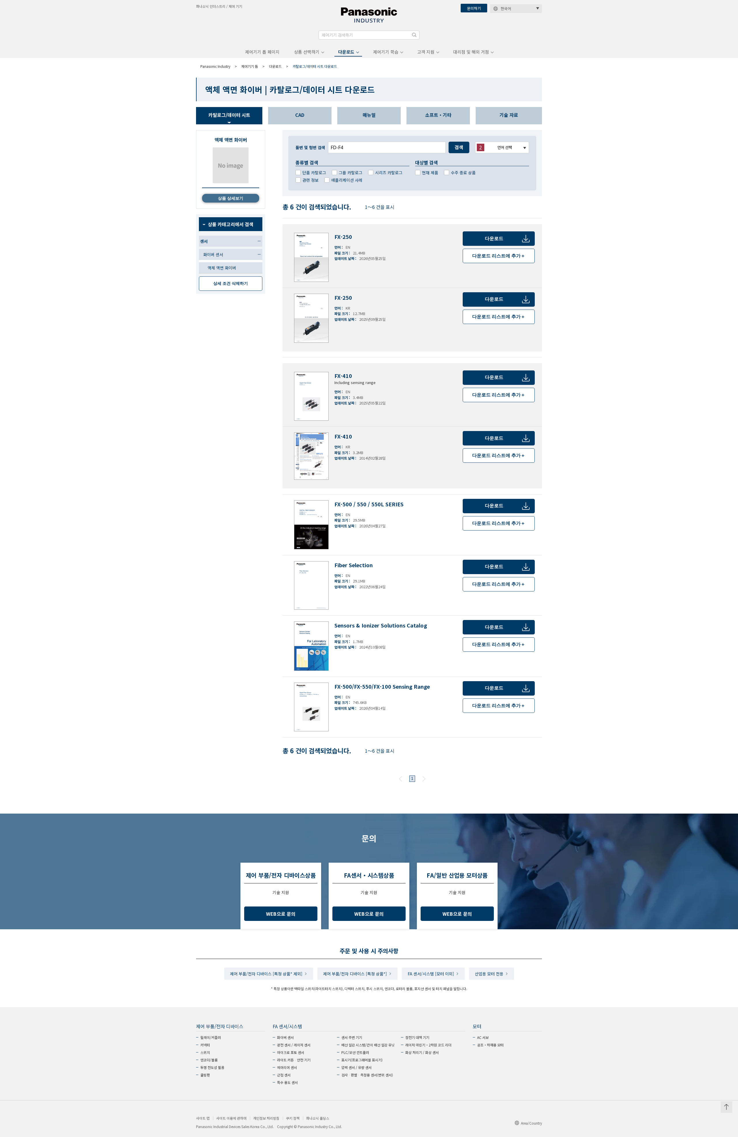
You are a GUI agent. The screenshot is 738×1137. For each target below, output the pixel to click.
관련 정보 (310, 180)
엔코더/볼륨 (209, 1059)
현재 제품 (430, 172)
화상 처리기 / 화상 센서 (422, 1052)
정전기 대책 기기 (417, 1037)
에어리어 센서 (287, 1067)
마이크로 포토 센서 (290, 1052)
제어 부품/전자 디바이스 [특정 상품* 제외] (266, 974)
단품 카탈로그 (314, 172)
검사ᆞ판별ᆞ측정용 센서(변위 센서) (367, 1074)
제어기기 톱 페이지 (262, 52)
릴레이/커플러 (210, 1037)
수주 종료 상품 (463, 172)
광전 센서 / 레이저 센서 (293, 1044)
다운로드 (346, 52)
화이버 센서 (285, 1037)
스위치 (205, 1052)
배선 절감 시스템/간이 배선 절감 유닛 (368, 1044)
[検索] (414, 35)
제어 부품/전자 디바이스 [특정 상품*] (355, 974)
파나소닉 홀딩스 (317, 1118)
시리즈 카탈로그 (388, 172)
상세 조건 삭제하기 (230, 283)
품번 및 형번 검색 (310, 147)
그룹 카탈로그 (350, 172)
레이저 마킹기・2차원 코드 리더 (428, 1044)
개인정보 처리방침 (266, 1118)
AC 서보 (483, 1037)
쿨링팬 (205, 1074)
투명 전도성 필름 (212, 1067)
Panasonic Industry (215, 66)
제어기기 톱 (249, 66)
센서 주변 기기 (351, 1037)
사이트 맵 (203, 1118)
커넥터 (205, 1044)
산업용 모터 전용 (489, 974)
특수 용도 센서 (287, 1082)
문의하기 (474, 8)
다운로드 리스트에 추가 (498, 255)
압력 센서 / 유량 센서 (356, 1067)
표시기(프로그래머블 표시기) (362, 1059)
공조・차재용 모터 (490, 1044)
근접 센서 (284, 1074)
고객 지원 (425, 52)
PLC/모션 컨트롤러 (355, 1052)
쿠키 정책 (293, 1118)
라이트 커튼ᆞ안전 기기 (293, 1059)
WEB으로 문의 (281, 913)
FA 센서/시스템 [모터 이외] (431, 974)
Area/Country (531, 1123)
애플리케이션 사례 (346, 180)
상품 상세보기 (230, 198)
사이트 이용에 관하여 (231, 1118)
